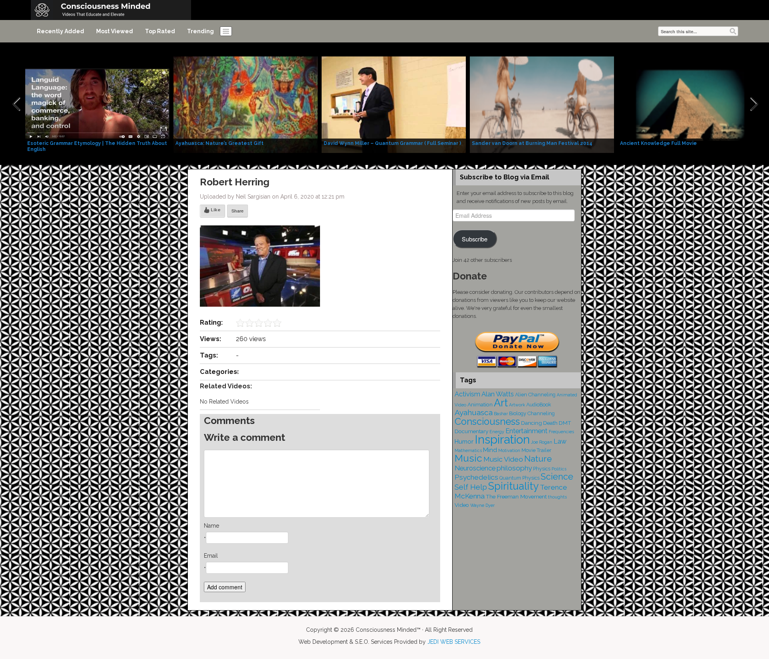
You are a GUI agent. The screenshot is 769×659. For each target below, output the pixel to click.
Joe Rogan (541, 442)
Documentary (471, 431)
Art (501, 403)
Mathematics (468, 450)
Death (550, 423)
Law (560, 441)
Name (211, 525)
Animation (480, 404)
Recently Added (60, 31)
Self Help (471, 487)
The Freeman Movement (516, 496)
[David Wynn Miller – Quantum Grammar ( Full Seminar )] (394, 104)
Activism (467, 394)
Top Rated (160, 31)
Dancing (531, 423)
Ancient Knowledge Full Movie (658, 143)
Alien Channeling (535, 395)
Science (557, 477)
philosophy (514, 468)
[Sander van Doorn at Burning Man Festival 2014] (542, 104)
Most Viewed (114, 31)
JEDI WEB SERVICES (453, 642)
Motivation (509, 450)
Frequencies (561, 431)
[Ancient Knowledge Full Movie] (690, 104)
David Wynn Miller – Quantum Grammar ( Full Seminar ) (392, 143)
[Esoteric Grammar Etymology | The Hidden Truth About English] (97, 104)
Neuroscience (475, 468)
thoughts (557, 496)
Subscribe (474, 239)
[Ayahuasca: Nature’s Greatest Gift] (245, 104)
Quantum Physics (519, 478)
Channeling (541, 413)
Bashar (501, 413)
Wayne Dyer (482, 505)
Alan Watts (497, 394)
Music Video (503, 459)
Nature (538, 459)
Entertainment (526, 431)
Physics (541, 469)
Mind (490, 450)
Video (462, 505)
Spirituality (513, 486)
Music (468, 458)
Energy (496, 431)
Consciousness (487, 421)
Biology (517, 413)
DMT (565, 423)
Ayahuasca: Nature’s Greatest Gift (219, 143)
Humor (464, 441)
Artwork (517, 404)
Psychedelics (476, 477)
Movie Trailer (536, 450)
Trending (200, 31)
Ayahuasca (474, 412)
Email (211, 556)
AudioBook (538, 405)
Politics (559, 468)
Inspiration (502, 439)
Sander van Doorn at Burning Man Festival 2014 (532, 143)
